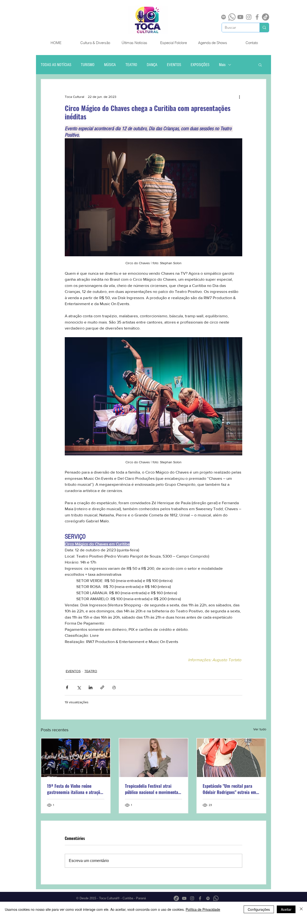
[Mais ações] (239, 97)
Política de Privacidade (203, 909)
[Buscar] (264, 27)
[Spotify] (223, 17)
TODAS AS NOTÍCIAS (56, 64)
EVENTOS (174, 64)
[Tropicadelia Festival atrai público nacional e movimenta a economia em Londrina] (153, 757)
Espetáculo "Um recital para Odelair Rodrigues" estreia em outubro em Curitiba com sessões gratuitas (229, 789)
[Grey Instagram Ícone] (248, 17)
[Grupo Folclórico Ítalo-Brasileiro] (75, 757)
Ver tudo (259, 729)
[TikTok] (265, 17)
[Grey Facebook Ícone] (257, 17)
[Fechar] (301, 909)
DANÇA (152, 64)
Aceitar (286, 909)
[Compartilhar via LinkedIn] (90, 687)
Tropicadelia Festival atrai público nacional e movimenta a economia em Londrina (153, 789)
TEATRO (131, 64)
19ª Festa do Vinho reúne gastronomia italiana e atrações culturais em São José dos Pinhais (75, 789)
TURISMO (87, 64)
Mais (222, 64)
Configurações (259, 909)
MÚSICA (110, 64)
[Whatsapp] (232, 17)
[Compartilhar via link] (102, 687)
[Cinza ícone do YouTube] (240, 17)
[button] (260, 65)
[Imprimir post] (114, 687)
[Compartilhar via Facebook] (67, 687)
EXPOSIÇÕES (200, 64)
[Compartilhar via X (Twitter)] (79, 687)
